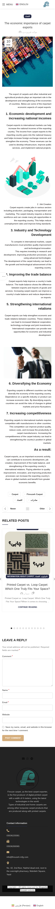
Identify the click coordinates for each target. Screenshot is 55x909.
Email (5, 702)
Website (6, 714)
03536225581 (13, 835)
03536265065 (13, 846)
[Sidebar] (3, 276)
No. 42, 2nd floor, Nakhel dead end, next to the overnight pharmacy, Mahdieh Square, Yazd (26, 871)
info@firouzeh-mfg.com (17, 857)
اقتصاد (27, 16)
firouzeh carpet (35, 494)
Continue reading (27, 607)
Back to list (27, 509)
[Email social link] (23, 758)
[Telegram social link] (32, 758)
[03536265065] (8, 841)
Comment (7, 656)
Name (5, 690)
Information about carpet (20, 576)
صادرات (34, 500)
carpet (15, 494)
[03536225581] (8, 830)
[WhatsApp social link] (28, 758)
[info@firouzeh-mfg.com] (8, 852)
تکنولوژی (44, 576)
